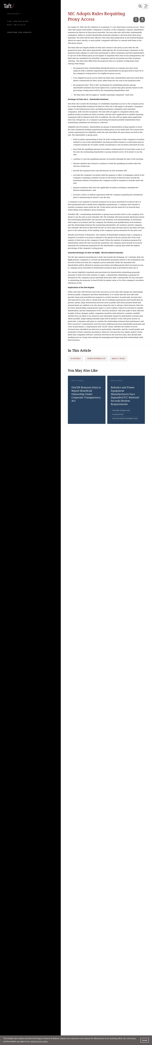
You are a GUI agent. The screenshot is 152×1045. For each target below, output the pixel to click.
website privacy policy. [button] (39, 1041)
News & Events (13, 14)
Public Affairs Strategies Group (120, 410)
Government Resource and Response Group (124, 418)
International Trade (117, 414)
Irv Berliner (76, 358)
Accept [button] (144, 1040)
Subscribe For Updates (19, 32)
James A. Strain (118, 358)
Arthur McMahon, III (96, 358)
